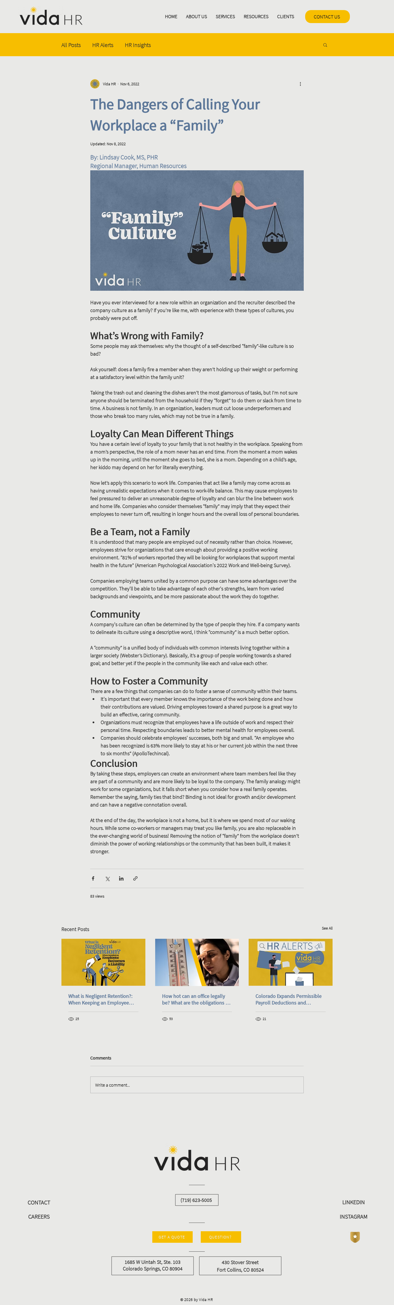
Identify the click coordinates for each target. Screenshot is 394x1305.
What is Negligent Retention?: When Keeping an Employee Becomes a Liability (100, 999)
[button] (196, 16)
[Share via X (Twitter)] (107, 878)
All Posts (71, 44)
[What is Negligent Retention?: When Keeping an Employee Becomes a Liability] (103, 962)
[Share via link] (135, 878)
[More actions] (300, 83)
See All (327, 928)
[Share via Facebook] (93, 878)
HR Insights (138, 44)
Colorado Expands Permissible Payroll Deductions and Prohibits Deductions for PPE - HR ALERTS (289, 999)
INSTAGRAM (353, 1216)
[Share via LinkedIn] (121, 878)
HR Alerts (102, 44)
